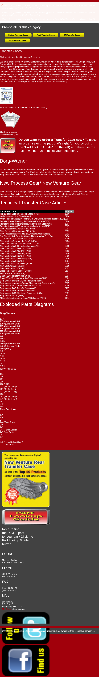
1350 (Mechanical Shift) (10, 321)
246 (1, 425)
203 (1, 374)
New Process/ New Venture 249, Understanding (22, 234)
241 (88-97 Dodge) (8, 397)
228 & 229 (4, 384)
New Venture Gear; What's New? (15, 241)
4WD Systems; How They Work (14, 216)
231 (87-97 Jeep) (8, 389)
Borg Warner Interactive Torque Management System (24, 283)
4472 (2, 363)
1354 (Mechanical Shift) (10, 326)
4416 (2, 358)
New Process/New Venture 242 (14, 229)
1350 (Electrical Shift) (10, 324)
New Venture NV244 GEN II (13, 258)
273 (1, 440)
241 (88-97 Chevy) (8, 399)
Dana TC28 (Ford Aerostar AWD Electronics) (20, 278)
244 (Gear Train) (7, 422)
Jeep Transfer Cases (17, 40)
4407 (2, 351)
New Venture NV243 (9, 253)
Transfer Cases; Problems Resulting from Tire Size (23, 224)
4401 (2, 336)
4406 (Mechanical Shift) (10, 343)
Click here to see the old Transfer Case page (20, 57)
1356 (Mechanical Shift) (10, 331)
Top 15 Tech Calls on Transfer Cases (16, 214)
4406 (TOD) (5, 348)
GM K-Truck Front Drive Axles (13, 239)
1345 (2, 319)
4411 (2, 356)
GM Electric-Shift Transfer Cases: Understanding (22, 236)
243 (1, 404)
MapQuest (7, 609)
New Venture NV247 (9, 268)
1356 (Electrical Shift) (10, 334)
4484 (2, 366)
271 (1, 437)
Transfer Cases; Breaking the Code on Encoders (22, 221)
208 (1, 382)
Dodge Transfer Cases (18, 35)
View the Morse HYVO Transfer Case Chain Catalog (23, 107)
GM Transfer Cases (72, 35)
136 (1, 415)
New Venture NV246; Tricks (12, 263)
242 (1, 401)
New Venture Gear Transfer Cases (15, 243)
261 (1, 435)
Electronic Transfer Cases (11, 271)
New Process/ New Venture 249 (14, 231)
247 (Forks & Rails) (8, 430)
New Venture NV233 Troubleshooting (17, 246)
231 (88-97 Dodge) (8, 387)
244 (1, 420)
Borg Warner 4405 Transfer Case (15, 291)
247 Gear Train (7, 432)
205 (1, 377)
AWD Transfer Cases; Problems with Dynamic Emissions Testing (29, 219)
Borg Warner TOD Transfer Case (15, 288)
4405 (2, 341)
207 (1, 379)
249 (1, 406)
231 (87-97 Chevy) (8, 391)
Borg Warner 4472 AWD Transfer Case (17, 286)
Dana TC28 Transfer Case (12, 276)
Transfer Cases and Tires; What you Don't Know (22, 226)
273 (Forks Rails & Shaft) (11, 442)
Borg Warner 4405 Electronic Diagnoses (18, 293)
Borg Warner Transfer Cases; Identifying (18, 281)
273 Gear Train (7, 445)
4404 (2, 339)
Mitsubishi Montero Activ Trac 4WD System (19, 298)
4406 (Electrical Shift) (10, 346)
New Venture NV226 (9, 249)
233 (1, 394)
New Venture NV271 (9, 266)
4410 (2, 353)
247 (1, 427)
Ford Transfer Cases (46, 35)
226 (1, 417)
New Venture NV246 (9, 261)
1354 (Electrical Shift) (10, 329)
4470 (2, 361)
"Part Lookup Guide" (38, 147)
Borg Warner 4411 (8, 296)
